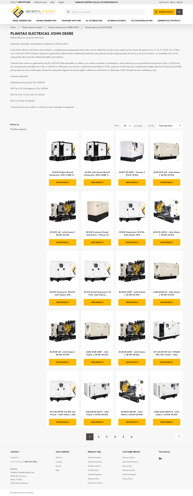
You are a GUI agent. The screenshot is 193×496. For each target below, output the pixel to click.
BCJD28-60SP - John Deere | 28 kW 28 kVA (132, 353)
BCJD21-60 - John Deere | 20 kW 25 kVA (62, 233)
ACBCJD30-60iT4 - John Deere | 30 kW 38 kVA (97, 413)
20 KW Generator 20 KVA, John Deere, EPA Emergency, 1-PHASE (63, 293)
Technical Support (129, 474)
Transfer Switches (71, 20)
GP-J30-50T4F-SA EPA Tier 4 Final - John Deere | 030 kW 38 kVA (63, 413)
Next (179, 436)
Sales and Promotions (130, 462)
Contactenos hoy (17, 107)
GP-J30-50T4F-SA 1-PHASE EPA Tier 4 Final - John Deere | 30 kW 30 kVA (166, 353)
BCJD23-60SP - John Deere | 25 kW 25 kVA (132, 293)
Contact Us (14, 457)
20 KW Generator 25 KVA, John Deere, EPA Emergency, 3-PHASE (132, 233)
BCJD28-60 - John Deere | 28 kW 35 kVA (62, 353)
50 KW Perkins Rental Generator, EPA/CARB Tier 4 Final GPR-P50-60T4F (62, 173)
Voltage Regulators (142, 20)
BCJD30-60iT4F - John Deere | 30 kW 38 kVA (132, 413)
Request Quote (166, 12)
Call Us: (20, 2)
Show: (116, 125)
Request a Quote (128, 470)
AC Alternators (94, 20)
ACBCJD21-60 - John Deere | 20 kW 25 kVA (166, 173)
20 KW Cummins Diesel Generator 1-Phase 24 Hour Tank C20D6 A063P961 (97, 233)
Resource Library (128, 457)
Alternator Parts (116, 20)
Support (61, 2)
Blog (52, 2)
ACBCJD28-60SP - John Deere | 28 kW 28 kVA (97, 353)
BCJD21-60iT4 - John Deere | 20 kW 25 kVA (166, 233)
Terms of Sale (127, 466)
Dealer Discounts (40, 2)
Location (59, 462)
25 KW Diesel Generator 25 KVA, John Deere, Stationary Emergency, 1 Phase (97, 293)
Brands (58, 466)
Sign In (172, 2)
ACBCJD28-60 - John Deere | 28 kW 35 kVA (166, 293)
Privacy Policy (127, 478)
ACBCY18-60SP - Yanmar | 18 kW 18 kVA (132, 173)
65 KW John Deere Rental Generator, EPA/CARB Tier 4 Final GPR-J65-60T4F (97, 173)
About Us (59, 457)
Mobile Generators (46, 20)
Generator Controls (169, 20)
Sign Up (180, 2)
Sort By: (151, 125)
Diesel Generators (22, 20)
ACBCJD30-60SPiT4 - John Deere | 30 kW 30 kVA (166, 413)
